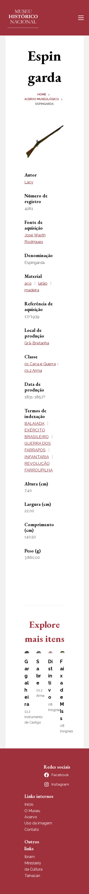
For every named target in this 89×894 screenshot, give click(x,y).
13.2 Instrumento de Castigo (33, 717)
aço (28, 283)
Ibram (29, 856)
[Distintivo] (50, 652)
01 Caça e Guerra (40, 363)
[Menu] (81, 18)
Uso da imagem (38, 823)
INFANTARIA (36, 456)
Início (28, 804)
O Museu (32, 811)
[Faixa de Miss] (62, 652)
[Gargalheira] (26, 652)
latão (42, 283)
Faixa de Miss (62, 690)
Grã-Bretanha (36, 343)
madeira (31, 290)
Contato (31, 829)
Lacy (28, 182)
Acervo (30, 817)
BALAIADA (34, 423)
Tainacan (32, 875)
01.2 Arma (33, 370)
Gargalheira (26, 683)
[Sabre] (38, 652)
